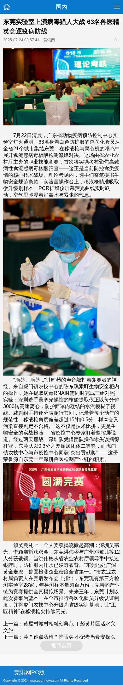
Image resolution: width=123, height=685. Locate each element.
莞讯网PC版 (29, 672)
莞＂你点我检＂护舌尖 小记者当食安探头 (69, 637)
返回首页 (61, 645)
